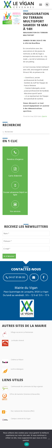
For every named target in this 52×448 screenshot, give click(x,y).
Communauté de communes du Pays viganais (27, 386)
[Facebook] (44, 277)
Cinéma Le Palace (17, 359)
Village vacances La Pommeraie (22, 332)
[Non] (49, 439)
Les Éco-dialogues (17, 369)
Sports (44, 116)
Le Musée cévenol (17, 340)
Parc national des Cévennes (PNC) (22, 411)
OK (26, 444)
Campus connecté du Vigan (20, 418)
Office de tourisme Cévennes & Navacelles (25, 394)
